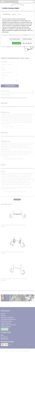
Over (19, 14)
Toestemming (6, 14)
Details (14, 14)
